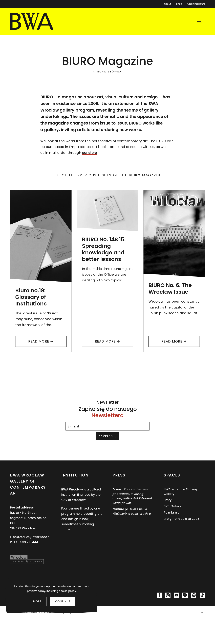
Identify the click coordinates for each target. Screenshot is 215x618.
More (37, 601)
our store (89, 152)
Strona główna (107, 71)
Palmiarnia (172, 512)
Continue (62, 601)
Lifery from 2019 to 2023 (181, 519)
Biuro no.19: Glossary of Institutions (31, 297)
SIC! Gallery (172, 506)
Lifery (167, 500)
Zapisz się (107, 436)
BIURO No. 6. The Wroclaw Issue (170, 288)
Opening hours (196, 4)
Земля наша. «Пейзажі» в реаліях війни (132, 511)
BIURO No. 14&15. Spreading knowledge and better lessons (104, 249)
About (167, 4)
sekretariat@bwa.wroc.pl (31, 537)
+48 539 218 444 (25, 542)
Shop (179, 4)
